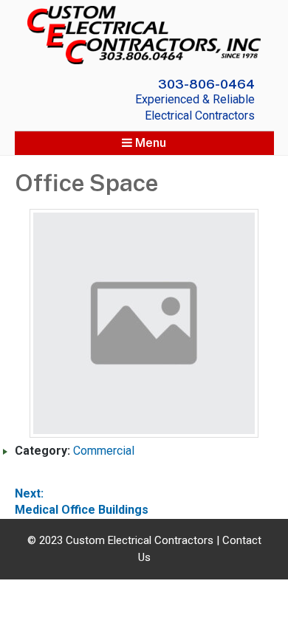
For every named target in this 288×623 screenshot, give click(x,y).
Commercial (103, 451)
